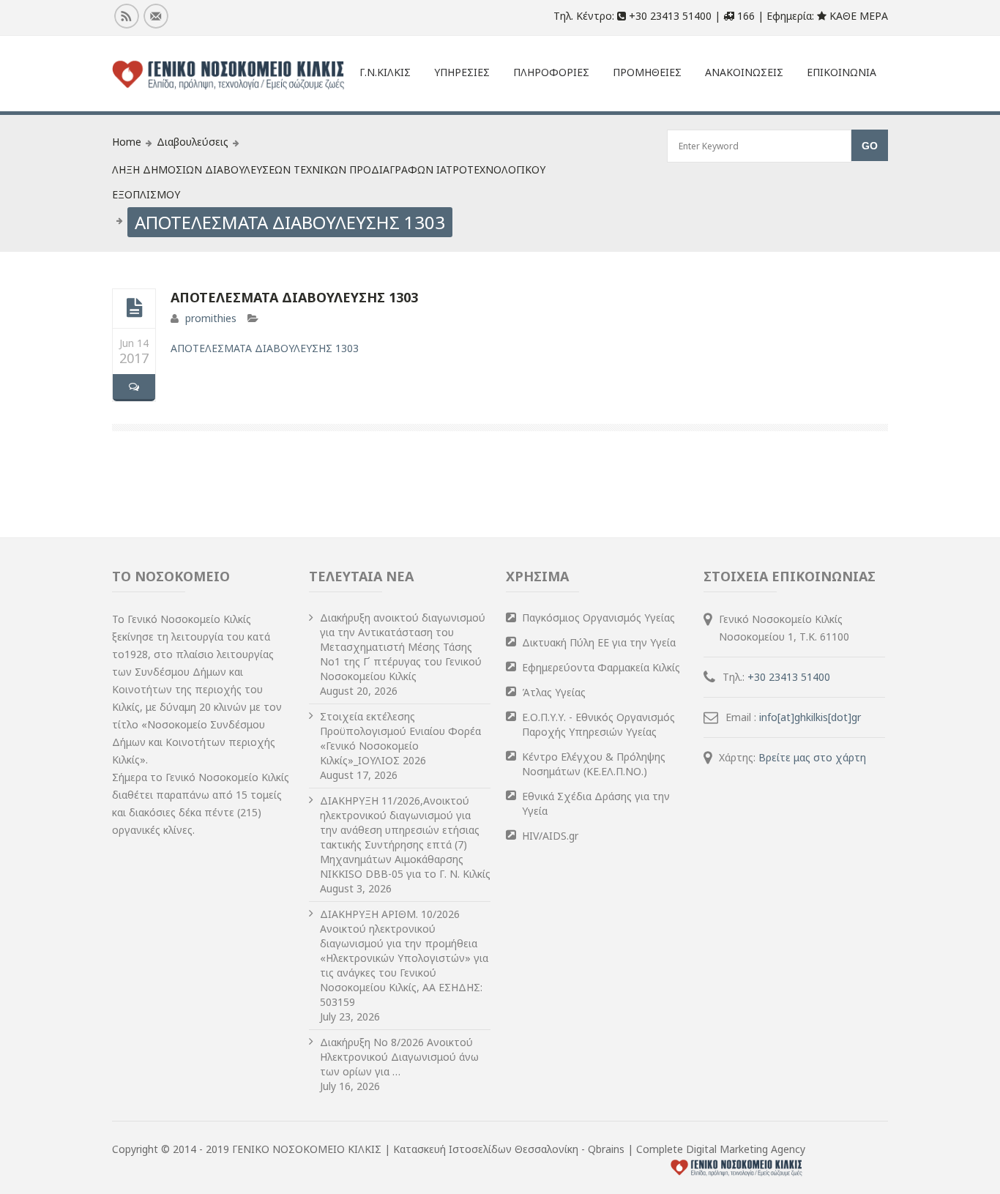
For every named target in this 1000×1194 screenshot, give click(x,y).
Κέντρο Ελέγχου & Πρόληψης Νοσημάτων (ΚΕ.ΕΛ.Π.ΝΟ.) (593, 764)
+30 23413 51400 (788, 677)
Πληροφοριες (551, 72)
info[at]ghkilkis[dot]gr (810, 717)
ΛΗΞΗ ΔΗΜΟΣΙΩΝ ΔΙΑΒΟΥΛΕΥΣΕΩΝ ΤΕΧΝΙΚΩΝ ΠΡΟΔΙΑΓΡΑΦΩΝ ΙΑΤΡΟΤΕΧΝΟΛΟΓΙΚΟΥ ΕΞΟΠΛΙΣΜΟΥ (328, 182)
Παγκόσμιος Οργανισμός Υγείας (598, 617)
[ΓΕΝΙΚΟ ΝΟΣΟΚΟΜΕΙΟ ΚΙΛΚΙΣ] (228, 75)
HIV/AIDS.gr (550, 836)
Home (126, 142)
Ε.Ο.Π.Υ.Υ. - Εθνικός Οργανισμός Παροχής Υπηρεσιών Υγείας (598, 724)
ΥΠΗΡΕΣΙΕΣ (462, 72)
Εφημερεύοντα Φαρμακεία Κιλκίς (601, 667)
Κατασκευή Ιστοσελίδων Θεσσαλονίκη (487, 1149)
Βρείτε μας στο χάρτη (812, 757)
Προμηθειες (647, 72)
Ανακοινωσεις (744, 72)
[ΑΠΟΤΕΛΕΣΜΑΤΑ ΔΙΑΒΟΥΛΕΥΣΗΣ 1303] (134, 308)
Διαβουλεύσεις (192, 142)
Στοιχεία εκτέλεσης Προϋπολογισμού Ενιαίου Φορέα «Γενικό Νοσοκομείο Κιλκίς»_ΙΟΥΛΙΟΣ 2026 (400, 738)
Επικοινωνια (841, 72)
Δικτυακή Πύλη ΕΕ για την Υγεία (599, 642)
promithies (210, 318)
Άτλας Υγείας (554, 692)
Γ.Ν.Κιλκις (385, 72)
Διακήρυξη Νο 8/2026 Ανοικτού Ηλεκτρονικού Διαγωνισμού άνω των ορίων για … (399, 1056)
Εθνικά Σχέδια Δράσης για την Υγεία (596, 803)
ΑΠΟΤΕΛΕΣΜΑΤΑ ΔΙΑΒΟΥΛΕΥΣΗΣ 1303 (294, 297)
